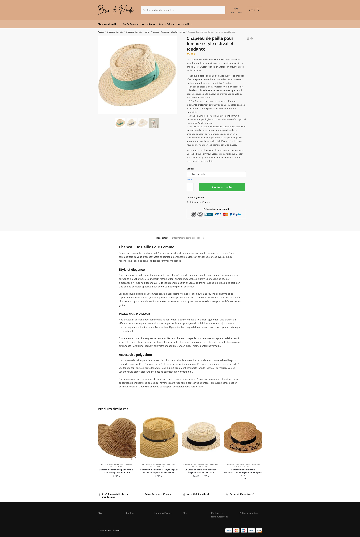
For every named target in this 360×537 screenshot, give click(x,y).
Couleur (190, 168)
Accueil (101, 32)
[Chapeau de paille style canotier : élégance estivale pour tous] (201, 437)
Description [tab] (162, 237)
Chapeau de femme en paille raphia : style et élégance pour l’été (116, 471)
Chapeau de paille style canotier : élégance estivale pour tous (201, 471)
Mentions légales (163, 513)
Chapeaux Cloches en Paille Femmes (116, 465)
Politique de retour (248, 513)
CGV (100, 513)
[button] (172, 39)
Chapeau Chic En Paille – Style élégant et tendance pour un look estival (159, 471)
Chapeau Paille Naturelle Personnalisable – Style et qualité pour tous (243, 472)
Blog (185, 513)
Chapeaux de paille (115, 32)
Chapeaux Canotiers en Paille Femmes (168, 32)
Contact (130, 513)
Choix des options (117, 485)
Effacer (190, 179)
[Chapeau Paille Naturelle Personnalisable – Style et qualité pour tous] (243, 437)
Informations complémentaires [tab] (188, 237)
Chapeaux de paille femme (137, 32)
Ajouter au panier (222, 187)
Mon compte (236, 12)
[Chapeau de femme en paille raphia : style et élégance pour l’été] (117, 437)
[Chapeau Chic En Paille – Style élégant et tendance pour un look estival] (159, 437)
